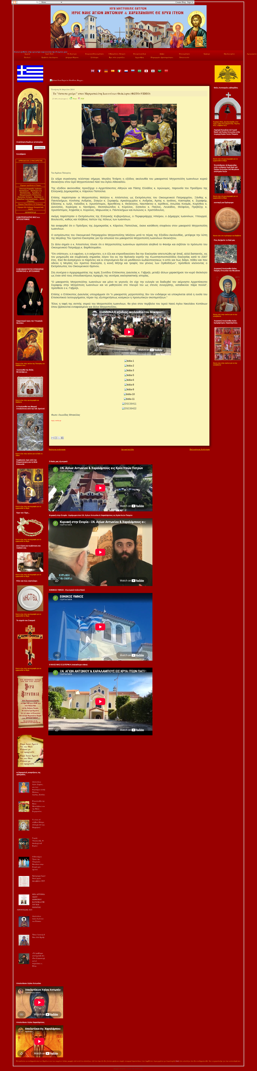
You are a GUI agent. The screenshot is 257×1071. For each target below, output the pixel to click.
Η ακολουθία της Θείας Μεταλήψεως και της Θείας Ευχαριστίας (38, 806)
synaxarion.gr (30, 212)
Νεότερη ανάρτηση (57, 449)
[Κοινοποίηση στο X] (59, 437)
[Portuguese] (139, 73)
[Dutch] (126, 73)
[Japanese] (146, 73)
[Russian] (133, 73)
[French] (99, 73)
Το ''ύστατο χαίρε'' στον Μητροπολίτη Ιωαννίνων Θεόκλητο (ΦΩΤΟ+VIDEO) (101, 93)
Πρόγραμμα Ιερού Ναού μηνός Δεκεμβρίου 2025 (38, 878)
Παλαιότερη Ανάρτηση (200, 449)
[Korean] (153, 73)
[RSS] (17, 1061)
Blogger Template (120, 1069)
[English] (92, 73)
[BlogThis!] (55, 437)
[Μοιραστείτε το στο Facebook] (62, 437)
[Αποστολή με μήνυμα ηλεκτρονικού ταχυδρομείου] (52, 437)
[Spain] (112, 73)
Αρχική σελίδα (127, 449)
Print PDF (78, 98)
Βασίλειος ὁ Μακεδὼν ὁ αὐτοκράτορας (30, 198)
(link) (177, 1061)
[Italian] (119, 73)
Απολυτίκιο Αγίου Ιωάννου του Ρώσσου (38, 918)
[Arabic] (159, 73)
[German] (106, 73)
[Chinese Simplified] (166, 73)
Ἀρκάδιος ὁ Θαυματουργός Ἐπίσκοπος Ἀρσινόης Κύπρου (29, 195)
